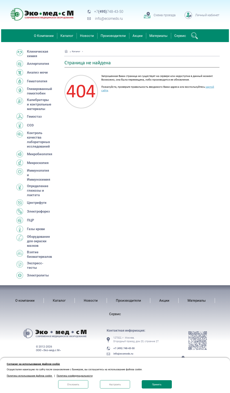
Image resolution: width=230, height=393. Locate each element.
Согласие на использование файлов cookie (33, 364)
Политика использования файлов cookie (30, 375)
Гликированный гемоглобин (39, 91)
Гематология (37, 81)
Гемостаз (34, 117)
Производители (113, 36)
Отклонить (73, 384)
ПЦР (30, 220)
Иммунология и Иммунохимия (38, 175)
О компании (25, 301)
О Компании (44, 36)
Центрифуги (36, 203)
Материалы (158, 36)
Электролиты (38, 275)
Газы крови (36, 229)
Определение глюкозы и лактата (37, 190)
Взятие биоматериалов (39, 254)
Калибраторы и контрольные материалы (39, 104)
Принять (156, 384)
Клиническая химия (37, 53)
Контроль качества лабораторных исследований (38, 139)
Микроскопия (38, 163)
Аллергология (38, 64)
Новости (87, 36)
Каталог (66, 36)
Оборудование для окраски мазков (38, 241)
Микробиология (39, 154)
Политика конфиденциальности (75, 375)
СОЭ (30, 125)
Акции (138, 36)
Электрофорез (38, 211)
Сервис (180, 36)
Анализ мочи (37, 72)
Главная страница (66, 51)
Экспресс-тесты (35, 265)
